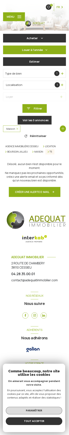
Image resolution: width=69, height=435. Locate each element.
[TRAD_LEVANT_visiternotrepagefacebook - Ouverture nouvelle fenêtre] (25, 315)
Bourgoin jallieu (17, 152)
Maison (38, 152)
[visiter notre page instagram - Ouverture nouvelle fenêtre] (34, 315)
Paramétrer (34, 410)
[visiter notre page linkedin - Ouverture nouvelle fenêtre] (44, 315)
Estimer (34, 61)
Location (50, 146)
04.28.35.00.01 (23, 273)
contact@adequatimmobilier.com (34, 280)
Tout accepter (34, 421)
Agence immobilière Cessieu (22, 146)
